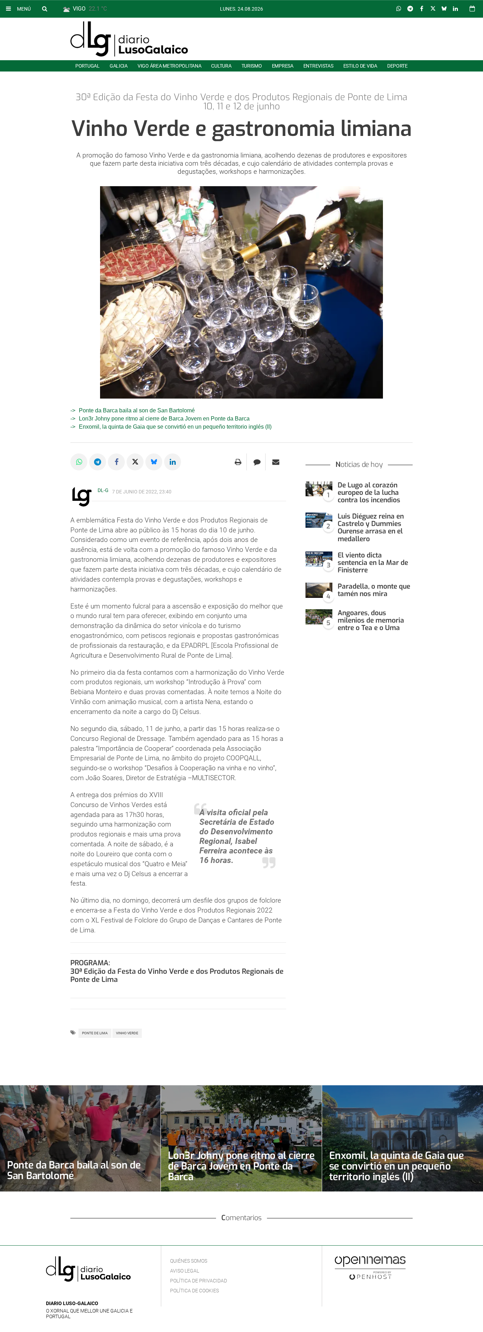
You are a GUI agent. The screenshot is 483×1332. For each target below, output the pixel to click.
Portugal (87, 66)
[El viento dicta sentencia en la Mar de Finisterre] (318, 559)
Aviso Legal (184, 1271)
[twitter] (72, 1293)
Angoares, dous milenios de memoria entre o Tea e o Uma (371, 620)
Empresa (282, 66)
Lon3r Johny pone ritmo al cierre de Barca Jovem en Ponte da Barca (164, 419)
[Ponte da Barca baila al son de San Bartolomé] (80, 1138)
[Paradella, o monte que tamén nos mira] (318, 590)
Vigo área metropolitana (169, 66)
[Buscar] (44, 8)
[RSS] (83, 1293)
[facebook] (61, 1293)
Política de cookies (194, 1290)
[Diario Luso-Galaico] (129, 39)
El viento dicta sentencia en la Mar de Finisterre (373, 562)
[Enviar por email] (275, 461)
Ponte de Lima (95, 1033)
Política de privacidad (198, 1281)
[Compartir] (399, 9)
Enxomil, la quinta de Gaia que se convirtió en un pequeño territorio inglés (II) (175, 427)
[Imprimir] (238, 461)
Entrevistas (318, 66)
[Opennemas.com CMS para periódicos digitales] (370, 1267)
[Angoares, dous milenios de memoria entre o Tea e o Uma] (318, 616)
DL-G (103, 490)
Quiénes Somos (188, 1261)
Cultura (221, 66)
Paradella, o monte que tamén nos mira (374, 590)
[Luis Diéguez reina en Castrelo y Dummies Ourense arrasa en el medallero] (318, 520)
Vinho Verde (127, 1033)
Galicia (119, 66)
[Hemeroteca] (472, 8)
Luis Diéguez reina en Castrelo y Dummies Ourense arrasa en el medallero (371, 527)
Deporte (397, 66)
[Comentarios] (257, 461)
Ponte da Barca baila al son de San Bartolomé (137, 410)
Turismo (252, 66)
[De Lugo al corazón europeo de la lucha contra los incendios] (318, 489)
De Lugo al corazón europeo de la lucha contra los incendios (369, 492)
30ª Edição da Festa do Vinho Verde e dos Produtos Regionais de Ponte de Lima (177, 975)
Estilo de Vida (360, 66)
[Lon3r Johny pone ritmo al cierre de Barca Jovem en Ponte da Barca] (241, 1138)
